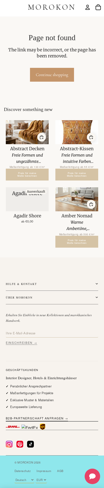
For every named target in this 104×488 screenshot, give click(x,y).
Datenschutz (23, 471)
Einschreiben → (21, 342)
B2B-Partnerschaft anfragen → (37, 418)
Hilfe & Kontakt (21, 284)
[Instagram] (9, 444)
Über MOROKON (19, 297)
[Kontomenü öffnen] (87, 7)
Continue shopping (52, 74)
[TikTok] (30, 444)
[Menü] (5, 7)
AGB (60, 471)
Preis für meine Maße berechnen (27, 174)
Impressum (44, 471)
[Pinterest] (19, 444)
